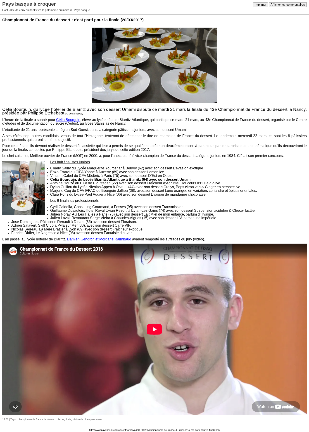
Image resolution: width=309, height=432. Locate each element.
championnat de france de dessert (36, 419)
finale (68, 419)
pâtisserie (78, 419)
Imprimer (260, 4)
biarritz (60, 419)
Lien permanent (93, 419)
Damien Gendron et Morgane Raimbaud (99, 239)
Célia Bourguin (68, 120)
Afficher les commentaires (288, 4)
